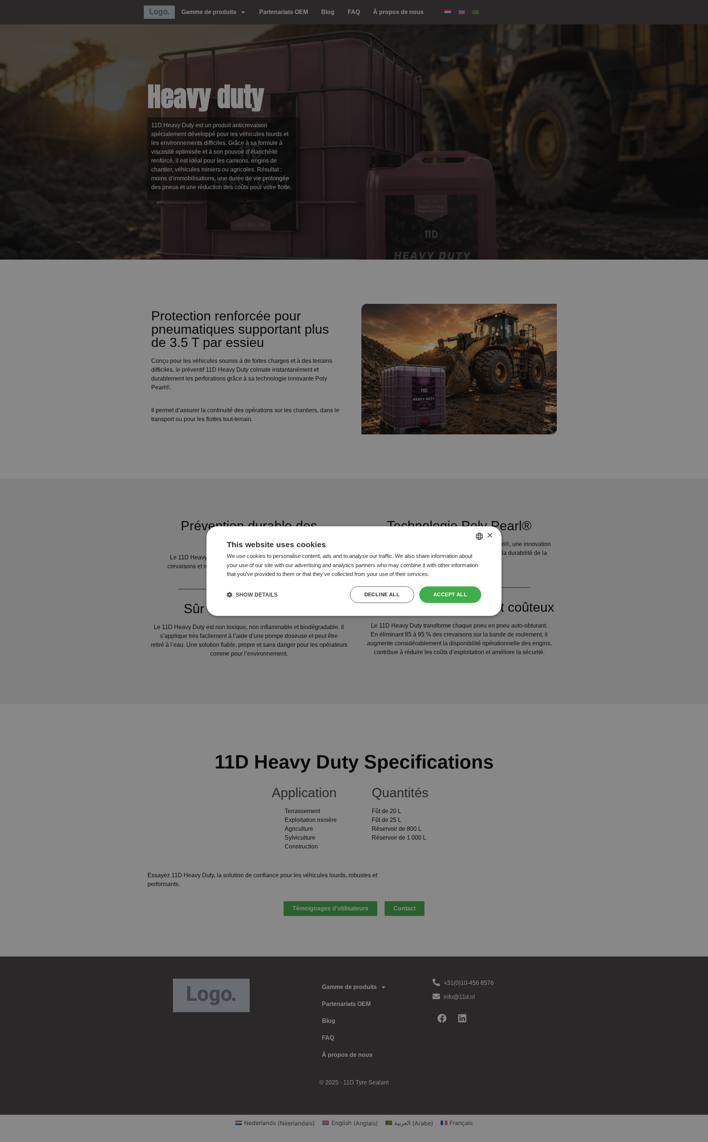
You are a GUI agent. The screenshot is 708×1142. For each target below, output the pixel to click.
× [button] (489, 535)
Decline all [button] (382, 594)
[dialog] (354, 571)
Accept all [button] (450, 594)
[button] (252, 594)
